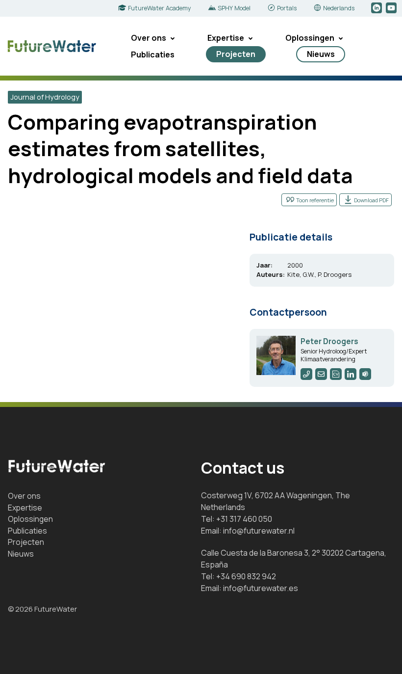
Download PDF (371, 200)
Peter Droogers (329, 341)
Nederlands (338, 8)
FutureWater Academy (159, 8)
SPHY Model (234, 8)
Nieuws (321, 54)
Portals (287, 8)
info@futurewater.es (260, 588)
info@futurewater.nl (259, 530)
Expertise (225, 37)
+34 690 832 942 (246, 576)
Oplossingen (309, 37)
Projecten (235, 54)
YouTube (392, 8)
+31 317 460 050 (244, 518)
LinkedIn (377, 8)
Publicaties (153, 54)
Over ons (148, 37)
